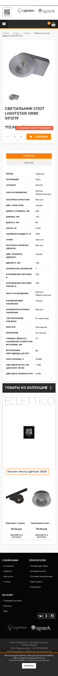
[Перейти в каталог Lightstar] (26, 11)
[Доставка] (3, 3)
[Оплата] (5, 3)
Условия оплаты (38, 571)
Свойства (29, 156)
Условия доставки (39, 566)
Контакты (8, 576)
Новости (8, 571)
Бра (5, 611)
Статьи (7, 582)
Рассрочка (35, 587)
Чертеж (29, 163)
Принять (29, 666)
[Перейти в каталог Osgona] (46, 11)
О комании (9, 566)
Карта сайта (36, 582)
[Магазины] (7, 3)
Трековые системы (13, 601)
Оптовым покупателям (41, 576)
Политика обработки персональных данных (29, 660)
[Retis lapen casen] (16, 498)
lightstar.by (22, 642)
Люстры (7, 606)
